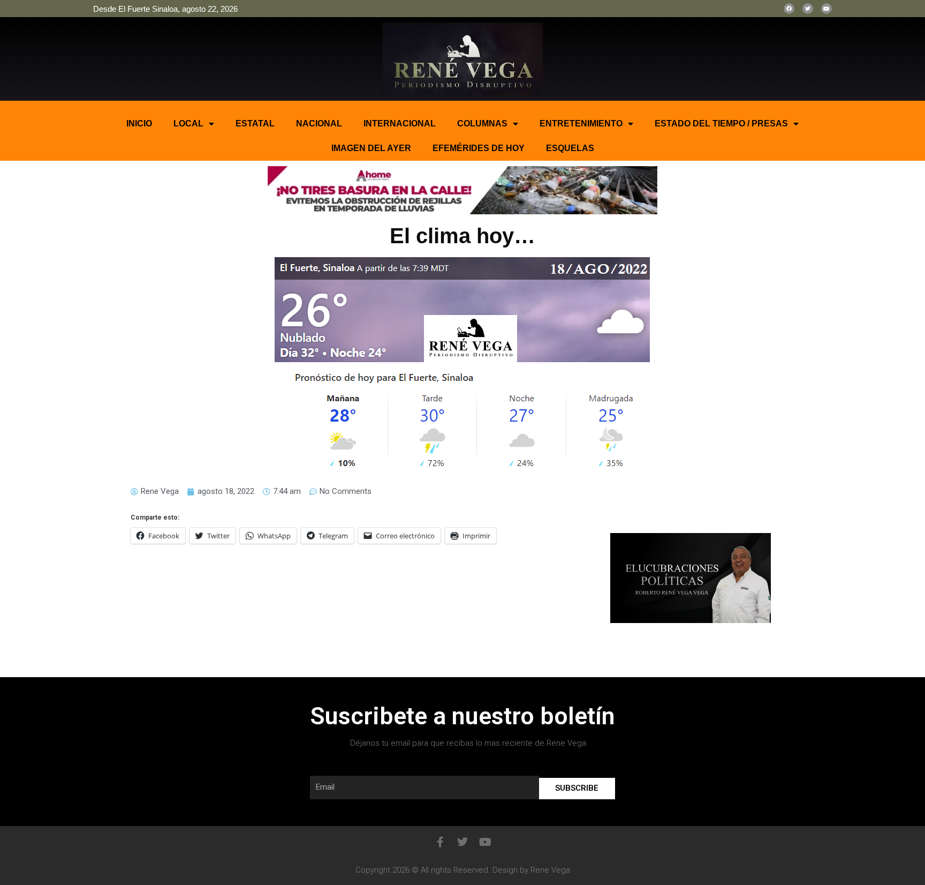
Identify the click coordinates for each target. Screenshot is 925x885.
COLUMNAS (482, 123)
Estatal (255, 123)
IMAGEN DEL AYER (371, 148)
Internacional (399, 123)
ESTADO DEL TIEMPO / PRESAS (721, 123)
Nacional (319, 123)
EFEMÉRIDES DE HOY (479, 148)
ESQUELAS (570, 148)
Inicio (139, 123)
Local (188, 123)
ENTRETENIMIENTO (581, 123)
